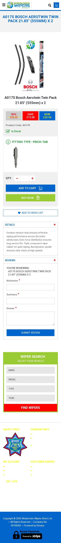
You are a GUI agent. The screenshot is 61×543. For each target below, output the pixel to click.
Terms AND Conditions (39, 440)
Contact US (39, 474)
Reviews (10, 260)
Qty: (9, 178)
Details (10, 224)
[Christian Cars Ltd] (15, 504)
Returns (38, 470)
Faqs (35, 466)
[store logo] (19, 5)
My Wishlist (12, 474)
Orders (9, 470)
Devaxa (40, 525)
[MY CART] (56, 5)
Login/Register (13, 466)
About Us (38, 434)
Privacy (37, 445)
